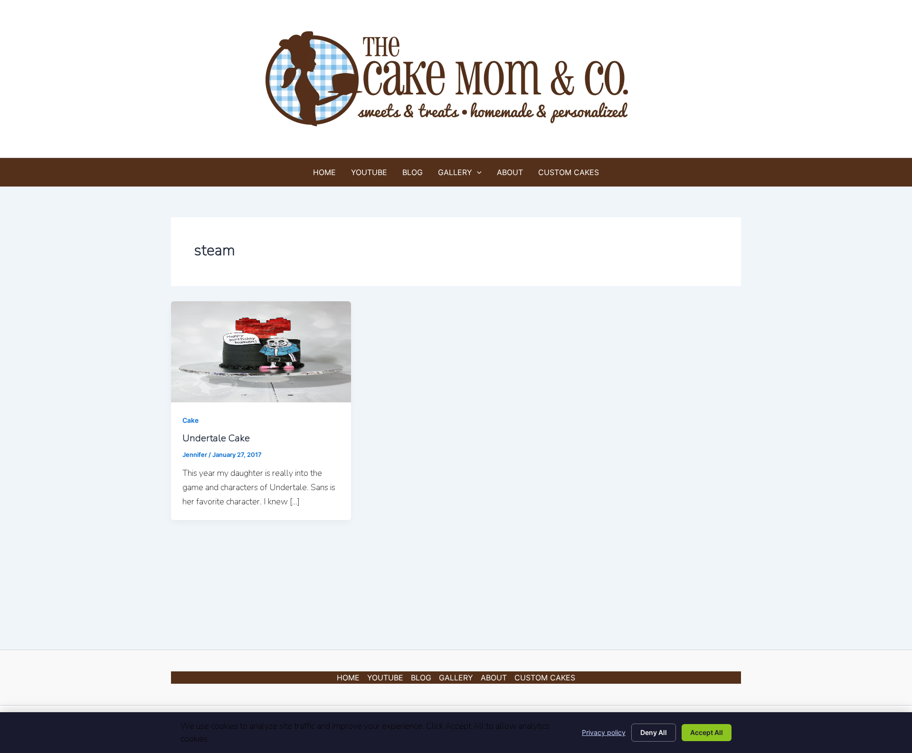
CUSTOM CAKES (568, 172)
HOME (324, 172)
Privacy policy (604, 732)
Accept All (706, 732)
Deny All (653, 732)
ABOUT (510, 172)
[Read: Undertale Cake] (261, 351)
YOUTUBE (369, 172)
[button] (477, 172)
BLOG (412, 172)
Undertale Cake (216, 438)
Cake (190, 420)
